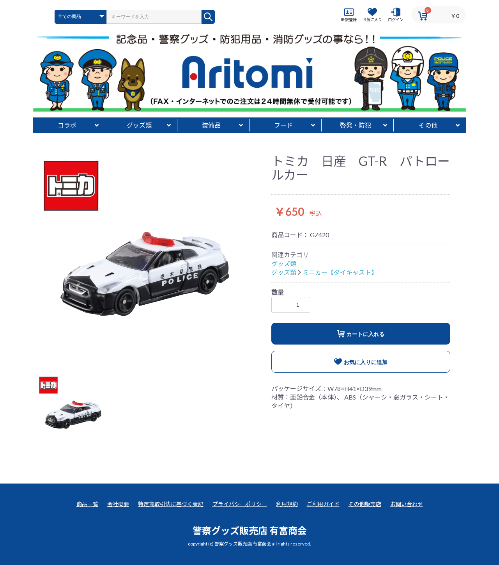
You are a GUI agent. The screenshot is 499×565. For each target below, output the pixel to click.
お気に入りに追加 (366, 362)
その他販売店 (365, 504)
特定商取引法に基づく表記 (170, 504)
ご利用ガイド (323, 504)
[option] (141, 258)
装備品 (211, 125)
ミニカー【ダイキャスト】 (340, 272)
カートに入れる (366, 334)
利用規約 (287, 504)
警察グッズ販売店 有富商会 (250, 530)
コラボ (67, 125)
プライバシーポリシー (239, 504)
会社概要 (118, 504)
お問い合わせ (406, 504)
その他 (428, 125)
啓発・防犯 (355, 125)
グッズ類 (139, 125)
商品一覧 (87, 504)
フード (283, 125)
